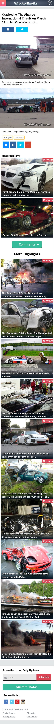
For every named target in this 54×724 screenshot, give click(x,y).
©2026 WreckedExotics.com (15, 709)
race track (19, 137)
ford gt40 (8, 137)
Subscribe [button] (43, 677)
